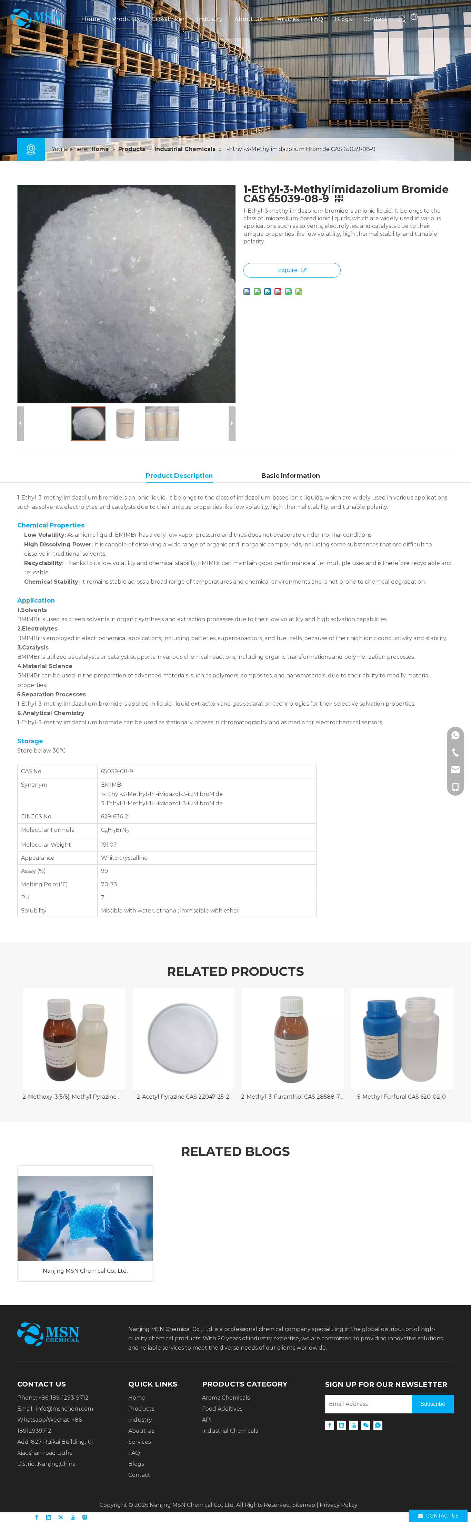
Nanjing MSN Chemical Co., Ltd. (85, 1271)
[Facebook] (329, 1425)
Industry (210, 19)
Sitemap (303, 1505)
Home (91, 19)
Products (126, 19)
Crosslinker (168, 19)
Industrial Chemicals (230, 1431)
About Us (248, 19)
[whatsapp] (377, 1425)
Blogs (343, 19)
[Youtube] (353, 1425)
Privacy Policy (339, 1505)
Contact (375, 19)
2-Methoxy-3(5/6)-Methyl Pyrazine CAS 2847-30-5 (72, 1096)
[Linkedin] (341, 1425)
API (207, 1420)
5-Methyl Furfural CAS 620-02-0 (399, 1096)
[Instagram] (84, 1517)
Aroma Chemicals (226, 1397)
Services (286, 19)
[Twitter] (60, 1517)
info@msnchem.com (64, 1408)
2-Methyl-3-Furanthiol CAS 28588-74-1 (290, 1096)
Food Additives (222, 1408)
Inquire (287, 270)
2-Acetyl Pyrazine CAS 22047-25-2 (181, 1096)
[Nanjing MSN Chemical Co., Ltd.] (85, 1213)
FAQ (317, 19)
